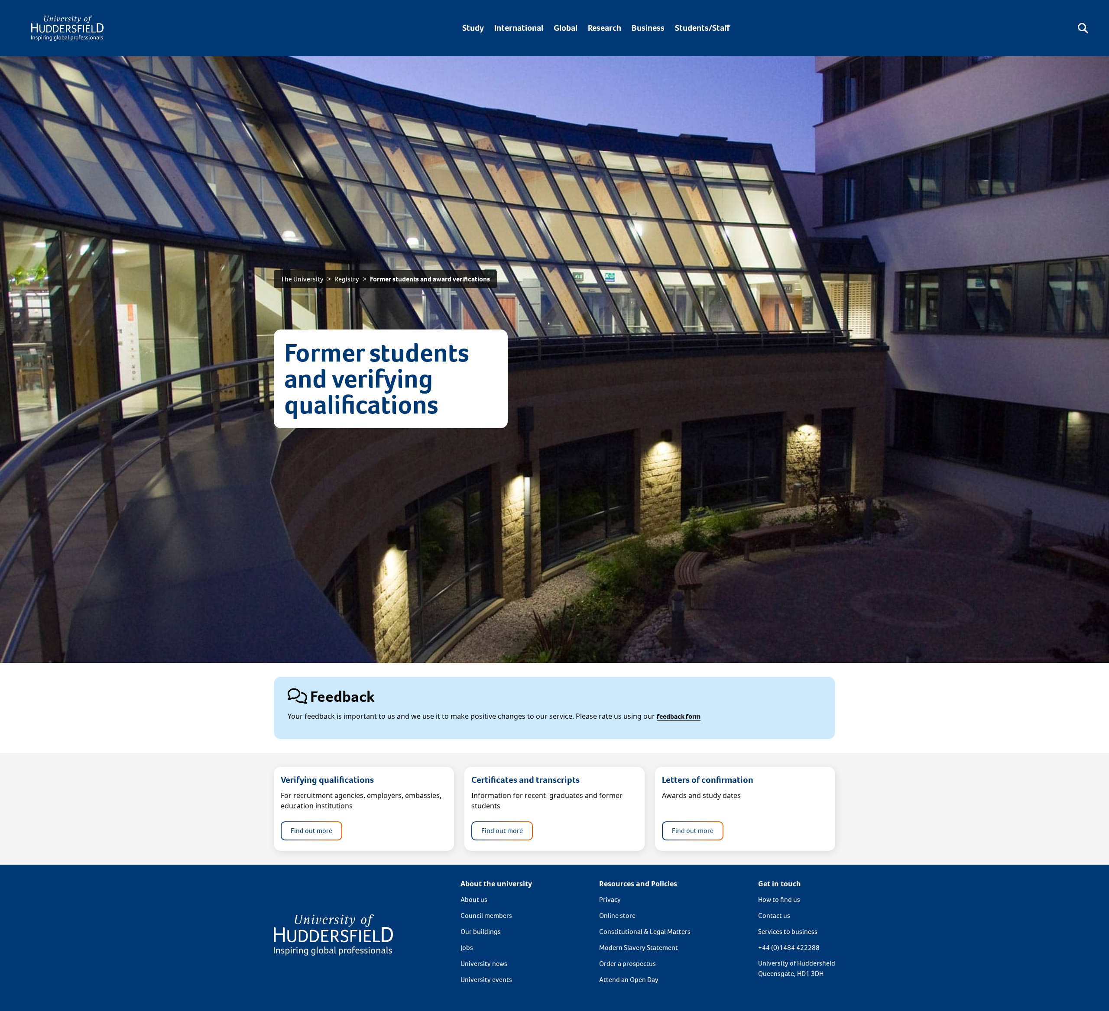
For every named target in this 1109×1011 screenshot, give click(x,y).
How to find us (779, 899)
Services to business (787, 931)
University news (483, 963)
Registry (346, 279)
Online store (617, 915)
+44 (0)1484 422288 (789, 947)
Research (604, 28)
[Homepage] (67, 28)
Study (473, 28)
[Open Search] (1083, 28)
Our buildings (480, 931)
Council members (486, 915)
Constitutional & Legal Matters (645, 931)
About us (473, 899)
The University (302, 279)
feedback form (678, 716)
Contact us (774, 915)
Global (565, 28)
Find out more (311, 830)
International (518, 28)
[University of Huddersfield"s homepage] (333, 934)
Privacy (610, 899)
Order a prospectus (627, 963)
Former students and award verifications (430, 279)
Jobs (466, 947)
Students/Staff (702, 28)
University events (486, 979)
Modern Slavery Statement (638, 947)
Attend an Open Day (628, 979)
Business (648, 28)
